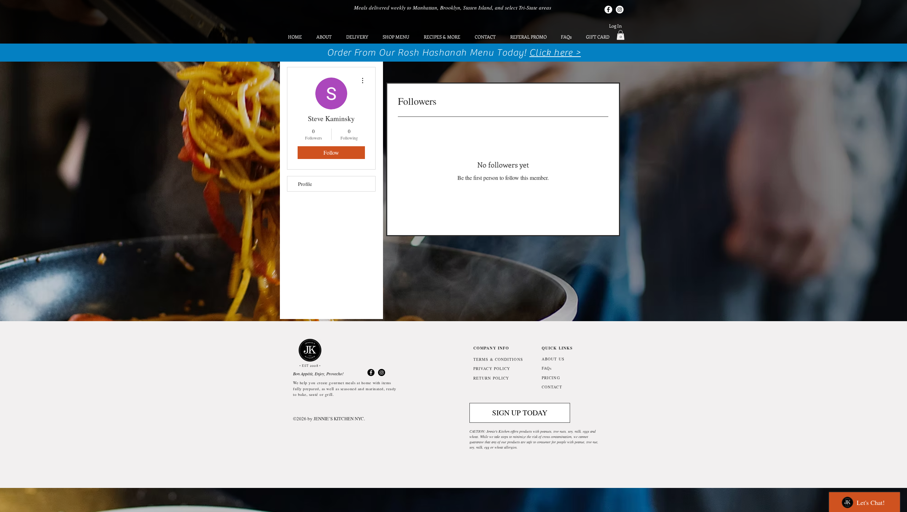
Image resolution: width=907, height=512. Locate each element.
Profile (305, 183)
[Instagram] (620, 9)
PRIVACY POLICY (491, 368)
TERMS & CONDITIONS (498, 359)
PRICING (551, 377)
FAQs (547, 368)
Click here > (555, 52)
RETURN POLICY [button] (491, 378)
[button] (620, 35)
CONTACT (552, 386)
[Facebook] (608, 9)
